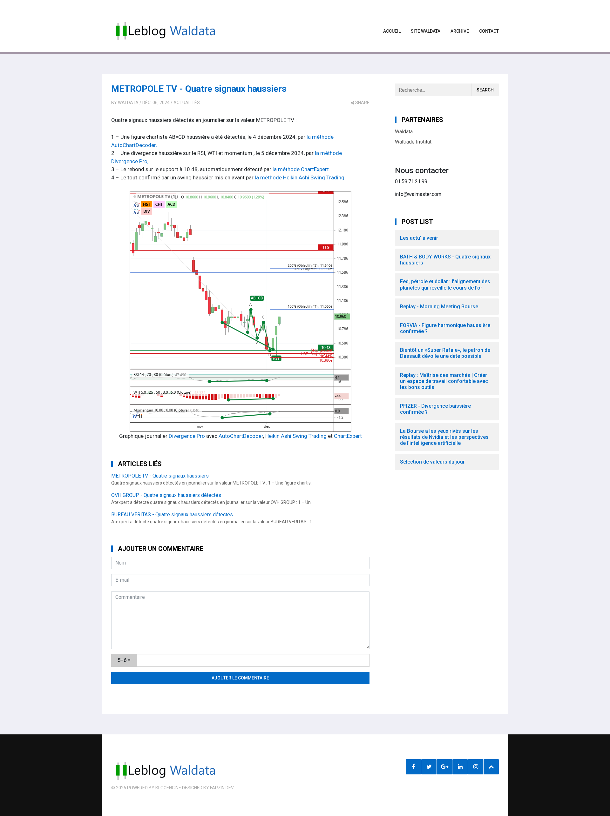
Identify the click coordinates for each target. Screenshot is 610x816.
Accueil (392, 31)
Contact (489, 31)
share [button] (362, 102)
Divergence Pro (187, 436)
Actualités (186, 102)
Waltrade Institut (413, 142)
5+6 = (124, 660)
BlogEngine (168, 787)
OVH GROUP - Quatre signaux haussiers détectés (166, 495)
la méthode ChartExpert (301, 169)
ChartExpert (348, 436)
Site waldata (425, 31)
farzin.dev (222, 787)
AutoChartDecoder (241, 436)
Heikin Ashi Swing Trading (296, 436)
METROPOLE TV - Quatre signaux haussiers (199, 89)
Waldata (128, 102)
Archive (460, 31)
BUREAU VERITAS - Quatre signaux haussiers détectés (172, 515)
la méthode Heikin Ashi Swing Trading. (300, 177)
